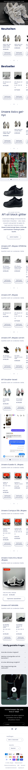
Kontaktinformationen (11, 767)
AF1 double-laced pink (19, 399)
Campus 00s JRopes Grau (18, 529)
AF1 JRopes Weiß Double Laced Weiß (6, 268)
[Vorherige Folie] (8, 179)
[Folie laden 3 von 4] (15, 179)
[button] (3, 13)
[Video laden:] (14, 689)
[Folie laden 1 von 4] (11, 179)
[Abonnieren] (23, 724)
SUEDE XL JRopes (5, 483)
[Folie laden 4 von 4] (17, 179)
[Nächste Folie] (19, 179)
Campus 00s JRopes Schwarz (6, 530)
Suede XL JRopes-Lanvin (18, 483)
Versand (23, 765)
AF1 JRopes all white (7, 82)
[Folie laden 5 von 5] (18, 460)
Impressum (21, 767)
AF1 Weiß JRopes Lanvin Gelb (18, 357)
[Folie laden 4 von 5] (16, 460)
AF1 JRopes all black (18, 82)
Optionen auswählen (7, 53)
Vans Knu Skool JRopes (9, 592)
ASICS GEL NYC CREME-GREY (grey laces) (7, 46)
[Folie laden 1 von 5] (10, 460)
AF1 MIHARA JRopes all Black (19, 626)
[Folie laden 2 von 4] (13, 179)
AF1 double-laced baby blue (6, 400)
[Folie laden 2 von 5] (12, 460)
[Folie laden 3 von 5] (14, 460)
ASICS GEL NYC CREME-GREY (18, 45)
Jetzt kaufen (14, 237)
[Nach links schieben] (10, 60)
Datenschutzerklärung (10, 765)
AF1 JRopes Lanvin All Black (7, 356)
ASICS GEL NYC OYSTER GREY (18, 130)
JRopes (11, 763)
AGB (18, 765)
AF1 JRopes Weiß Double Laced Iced (18, 268)
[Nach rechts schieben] (17, 60)
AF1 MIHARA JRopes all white (6, 626)
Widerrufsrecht (18, 763)
